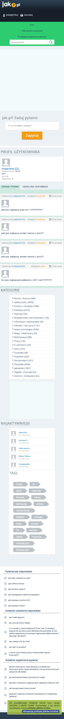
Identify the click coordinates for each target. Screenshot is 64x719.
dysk (19, 490)
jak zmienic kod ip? (16, 583)
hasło (19, 484)
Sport (42, 266)
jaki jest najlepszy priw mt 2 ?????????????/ (22, 209)
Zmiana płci (22, 549)
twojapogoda (24, 464)
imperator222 (19, 196)
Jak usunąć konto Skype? (19, 623)
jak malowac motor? (16, 605)
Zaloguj (28, 15)
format (20, 497)
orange (38, 517)
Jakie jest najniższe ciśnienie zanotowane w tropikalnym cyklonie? (33, 695)
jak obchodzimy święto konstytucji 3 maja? (27, 677)
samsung (21, 503)
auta (18, 523)
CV (17, 530)
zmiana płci (22, 543)
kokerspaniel (24, 448)
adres (37, 497)
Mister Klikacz (25, 456)
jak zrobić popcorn (17, 617)
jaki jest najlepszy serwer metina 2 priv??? (22, 233)
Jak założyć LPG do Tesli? (19, 641)
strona (33, 530)
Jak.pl (17, 5)
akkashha (23, 432)
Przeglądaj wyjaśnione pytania (32, 36)
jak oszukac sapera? (16, 589)
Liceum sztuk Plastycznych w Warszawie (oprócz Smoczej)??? (29, 653)
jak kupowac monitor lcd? (19, 600)
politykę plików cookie (38, 708)
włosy (40, 503)
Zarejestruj (12, 15)
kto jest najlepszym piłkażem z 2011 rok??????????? (26, 280)
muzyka (36, 536)
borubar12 (23, 440)
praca (34, 523)
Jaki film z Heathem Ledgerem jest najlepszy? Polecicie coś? (34, 683)
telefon (20, 517)
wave (19, 536)
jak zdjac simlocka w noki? (19, 578)
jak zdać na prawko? (17, 647)
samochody (22, 510)
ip (34, 484)
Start (32, 24)
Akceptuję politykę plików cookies (40, 711)
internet (36, 490)
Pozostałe (41, 196)
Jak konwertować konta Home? (22, 688)
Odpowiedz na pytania (32, 30)
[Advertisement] (32, 82)
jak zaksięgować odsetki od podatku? (24, 594)
